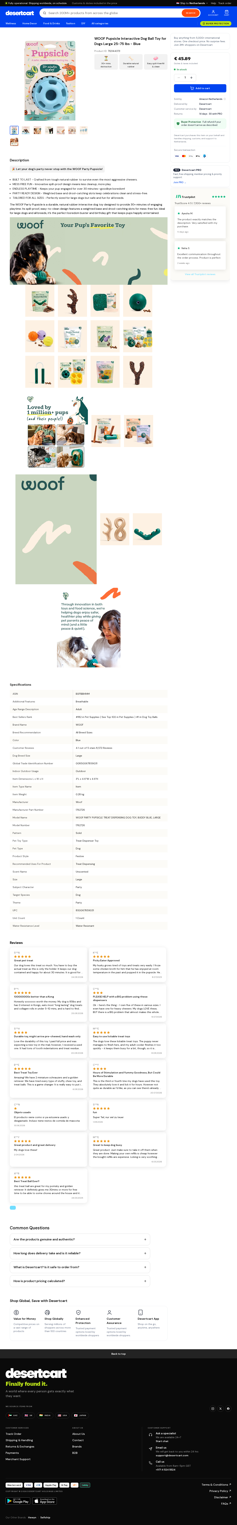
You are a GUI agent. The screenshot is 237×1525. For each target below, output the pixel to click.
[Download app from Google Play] (18, 1500)
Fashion (70, 23)
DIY (83, 23)
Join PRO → (179, 182)
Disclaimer (222, 1497)
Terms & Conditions (216, 1485)
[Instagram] (213, 1408)
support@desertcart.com (172, 1455)
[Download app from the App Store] (44, 1500)
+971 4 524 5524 (165, 1469)
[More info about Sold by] (224, 99)
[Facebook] (228, 1408)
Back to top (118, 1353)
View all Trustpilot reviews (200, 274)
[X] (220, 1408)
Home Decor (29, 23)
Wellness (11, 23)
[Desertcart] (20, 13)
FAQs (226, 1503)
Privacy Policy (220, 1491)
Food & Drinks (51, 23)
